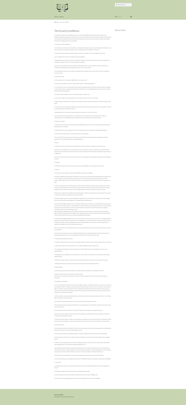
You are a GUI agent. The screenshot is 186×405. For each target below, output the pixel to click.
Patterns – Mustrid (59, 16)
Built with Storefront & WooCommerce (64, 396)
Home (57, 22)
